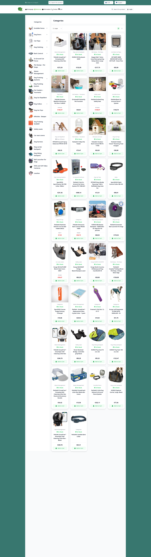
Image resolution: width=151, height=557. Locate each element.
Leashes (37, 173)
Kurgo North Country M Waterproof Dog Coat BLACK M (97, 269)
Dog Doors (37, 34)
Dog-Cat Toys (38, 110)
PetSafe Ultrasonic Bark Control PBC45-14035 (78, 226)
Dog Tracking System (38, 85)
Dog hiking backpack (38, 154)
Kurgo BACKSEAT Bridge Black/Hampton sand (78, 269)
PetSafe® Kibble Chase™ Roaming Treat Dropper (116, 144)
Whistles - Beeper (40, 116)
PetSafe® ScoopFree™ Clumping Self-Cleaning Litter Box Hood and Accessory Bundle (60, 394)
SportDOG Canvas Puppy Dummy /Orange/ (59, 311)
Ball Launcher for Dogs (40, 161)
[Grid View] (118, 28)
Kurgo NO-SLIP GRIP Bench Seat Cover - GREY (60, 269)
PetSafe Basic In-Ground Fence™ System (116, 101)
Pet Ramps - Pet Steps (39, 66)
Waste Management (39, 72)
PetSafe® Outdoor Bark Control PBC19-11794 (97, 144)
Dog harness (38, 142)
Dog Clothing (38, 47)
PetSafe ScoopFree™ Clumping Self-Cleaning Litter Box (60, 59)
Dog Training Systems (38, 79)
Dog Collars (38, 104)
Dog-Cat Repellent (40, 98)
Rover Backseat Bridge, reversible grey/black (78, 352)
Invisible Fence (39, 28)
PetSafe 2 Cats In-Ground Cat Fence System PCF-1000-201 (78, 184)
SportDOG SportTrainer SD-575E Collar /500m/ (59, 184)
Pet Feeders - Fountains (38, 91)
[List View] (121, 28)
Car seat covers (39, 135)
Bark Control (38, 53)
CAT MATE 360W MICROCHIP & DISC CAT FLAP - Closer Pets (116, 59)
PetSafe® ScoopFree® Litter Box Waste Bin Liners (78, 392)
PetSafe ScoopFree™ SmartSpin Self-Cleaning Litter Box (60, 352)
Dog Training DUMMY (38, 123)
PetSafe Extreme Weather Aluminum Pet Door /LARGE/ (60, 101)
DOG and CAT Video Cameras (40, 167)
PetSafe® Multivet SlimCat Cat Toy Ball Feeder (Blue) (60, 226)
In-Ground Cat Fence (39, 60)
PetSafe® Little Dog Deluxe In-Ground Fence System (97, 392)
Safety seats (38, 129)
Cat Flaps (37, 41)
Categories (38, 22)
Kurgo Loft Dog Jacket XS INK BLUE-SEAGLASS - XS (116, 311)
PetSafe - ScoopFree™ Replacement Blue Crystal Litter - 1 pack (78, 311)
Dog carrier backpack (38, 148)
